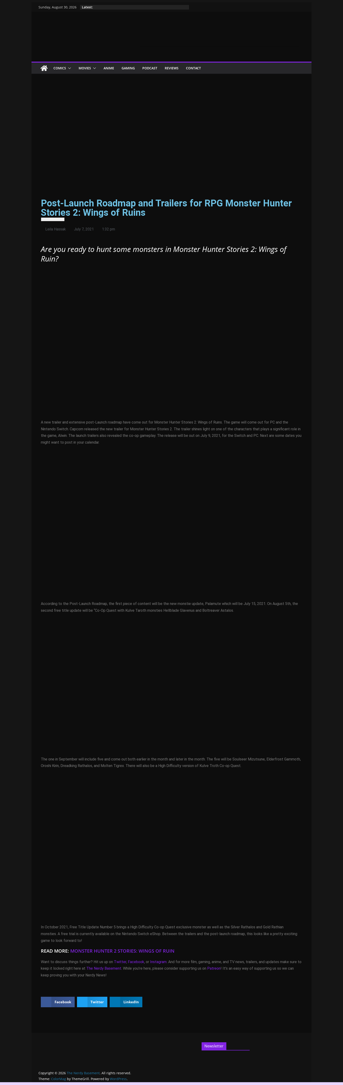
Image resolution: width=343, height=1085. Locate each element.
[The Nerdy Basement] (44, 68)
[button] (68, 68)
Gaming (128, 68)
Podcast (149, 68)
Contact (193, 68)
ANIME (109, 68)
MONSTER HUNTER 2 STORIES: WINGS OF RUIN (122, 951)
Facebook (136, 962)
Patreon (213, 968)
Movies (85, 68)
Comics (59, 68)
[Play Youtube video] (171, 341)
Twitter (120, 962)
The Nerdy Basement (103, 968)
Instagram (158, 962)
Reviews (171, 68)
